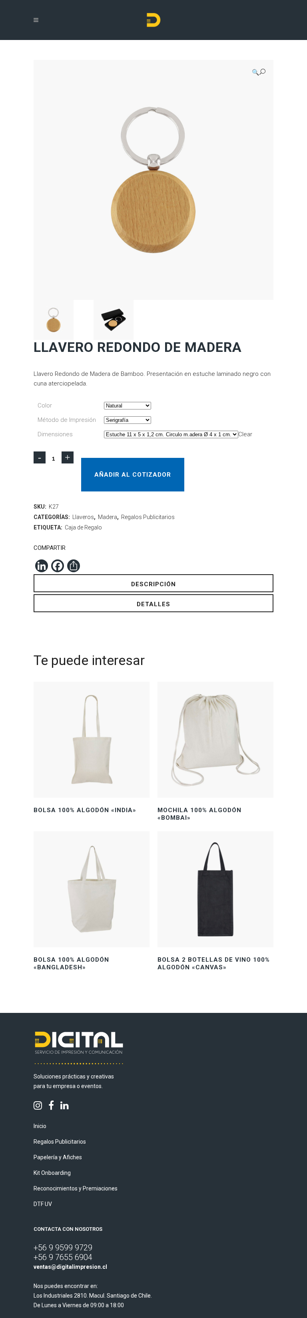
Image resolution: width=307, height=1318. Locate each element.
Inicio (40, 1126)
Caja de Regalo (83, 527)
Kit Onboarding (52, 1173)
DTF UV (43, 1204)
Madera (107, 517)
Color (45, 405)
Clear (245, 434)
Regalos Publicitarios (148, 517)
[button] (258, 72)
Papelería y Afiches (58, 1157)
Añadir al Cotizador (132, 474)
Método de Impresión (67, 419)
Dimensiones (55, 434)
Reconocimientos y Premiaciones (76, 1188)
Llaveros (83, 517)
